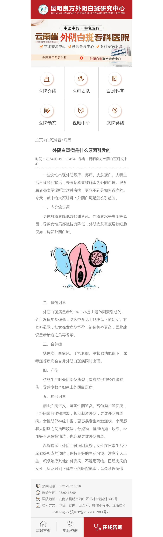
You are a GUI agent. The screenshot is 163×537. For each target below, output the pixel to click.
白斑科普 (53, 140)
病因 (67, 140)
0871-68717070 (70, 486)
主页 (39, 140)
